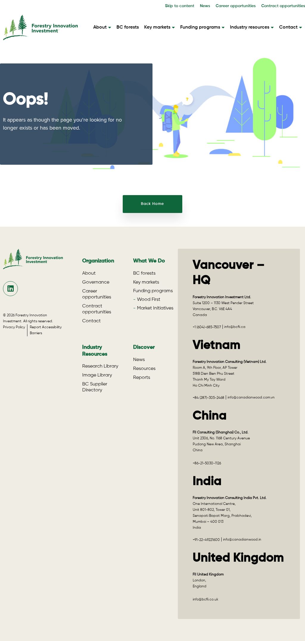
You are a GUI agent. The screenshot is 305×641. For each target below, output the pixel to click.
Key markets (157, 27)
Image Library (97, 375)
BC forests (127, 27)
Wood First (148, 299)
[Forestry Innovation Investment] (40, 37)
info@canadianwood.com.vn (251, 397)
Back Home (152, 204)
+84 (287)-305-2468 (208, 398)
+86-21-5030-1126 (207, 463)
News (205, 6)
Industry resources (249, 27)
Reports (141, 377)
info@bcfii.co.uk (205, 599)
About (100, 27)
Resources (144, 368)
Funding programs (200, 27)
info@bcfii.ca (234, 327)
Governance (95, 282)
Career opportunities (236, 6)
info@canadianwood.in (242, 540)
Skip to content (179, 6)
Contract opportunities (283, 6)
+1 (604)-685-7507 (207, 327)
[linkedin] (10, 288)
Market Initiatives (155, 308)
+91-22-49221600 (206, 540)
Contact (288, 27)
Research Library (100, 366)
